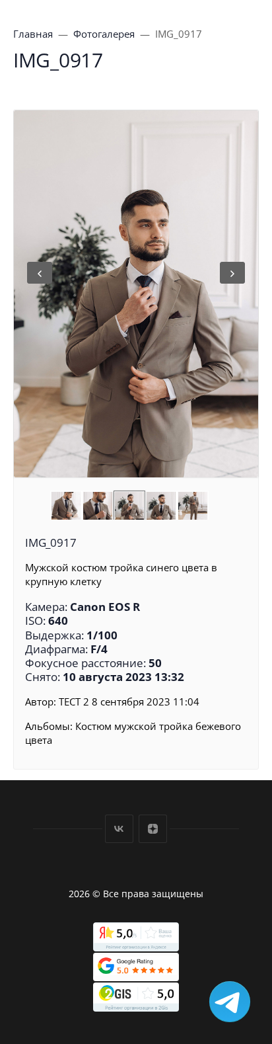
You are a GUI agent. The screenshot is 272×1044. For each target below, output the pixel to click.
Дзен (153, 829)
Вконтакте (119, 829)
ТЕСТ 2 (74, 701)
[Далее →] (136, 293)
